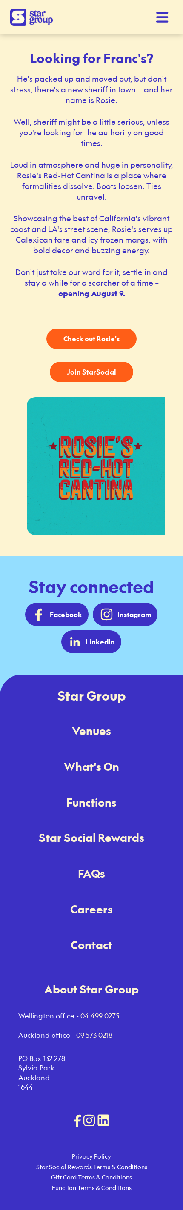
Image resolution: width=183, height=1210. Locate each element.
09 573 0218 (94, 1035)
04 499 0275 (99, 1016)
